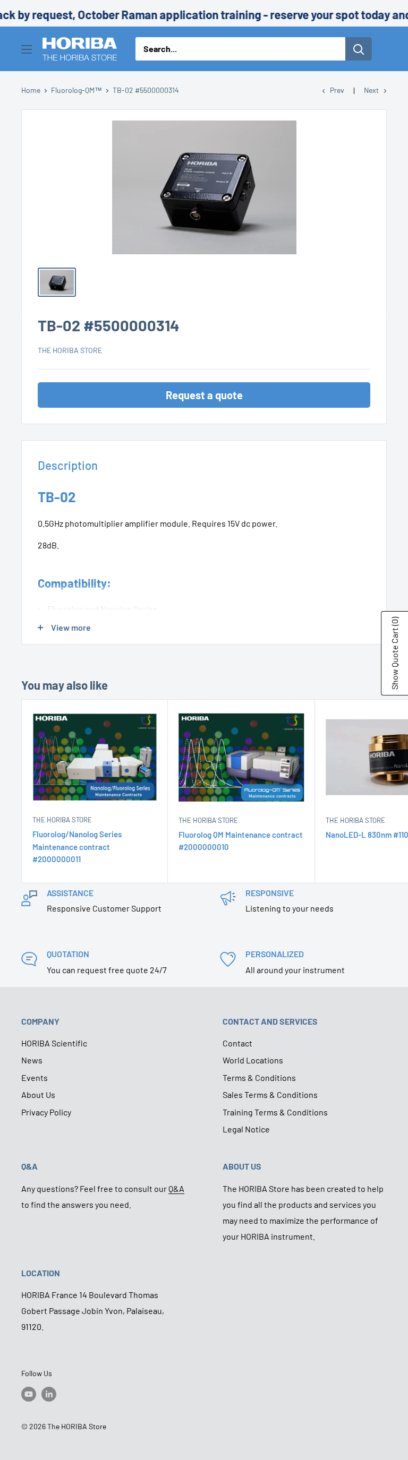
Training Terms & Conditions (275, 1112)
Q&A (176, 1188)
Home (30, 90)
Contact (237, 1043)
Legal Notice (246, 1129)
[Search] (358, 49)
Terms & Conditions (259, 1077)
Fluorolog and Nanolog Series (102, 609)
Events (34, 1077)
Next (371, 90)
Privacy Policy (46, 1112)
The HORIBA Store (70, 350)
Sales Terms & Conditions (270, 1094)
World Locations (253, 1060)
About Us (38, 1094)
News (31, 1060)
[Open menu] (26, 49)
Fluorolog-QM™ (76, 90)
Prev (337, 90)
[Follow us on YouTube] (28, 1394)
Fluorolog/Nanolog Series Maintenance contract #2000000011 (77, 846)
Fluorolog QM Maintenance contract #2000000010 (240, 841)
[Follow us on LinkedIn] (48, 1394)
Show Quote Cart (394, 653)
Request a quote (204, 395)
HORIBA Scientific (54, 1043)
